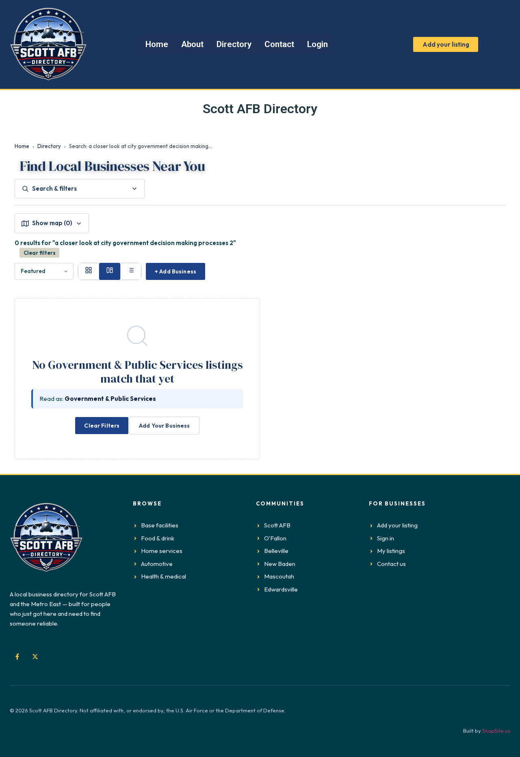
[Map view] (109, 271)
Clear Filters (101, 425)
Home (22, 146)
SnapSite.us (496, 730)
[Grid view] (88, 271)
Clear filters (40, 252)
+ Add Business (175, 271)
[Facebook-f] (17, 656)
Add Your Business (164, 425)
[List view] (130, 271)
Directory (49, 146)
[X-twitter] (35, 656)
